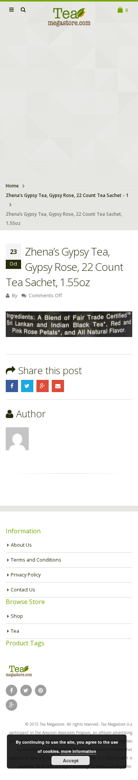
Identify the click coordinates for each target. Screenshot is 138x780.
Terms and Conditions (36, 560)
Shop (17, 616)
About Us (21, 545)
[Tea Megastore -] (69, 17)
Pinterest (40, 690)
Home (12, 185)
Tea (15, 631)
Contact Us (23, 589)
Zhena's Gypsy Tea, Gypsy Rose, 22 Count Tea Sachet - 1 (67, 195)
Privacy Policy (26, 575)
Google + (42, 386)
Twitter (27, 386)
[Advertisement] (69, 105)
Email (58, 386)
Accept (71, 760)
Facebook (12, 386)
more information (78, 751)
